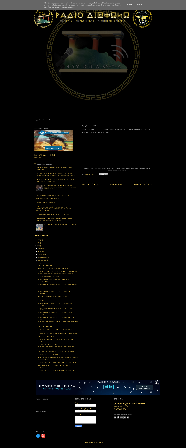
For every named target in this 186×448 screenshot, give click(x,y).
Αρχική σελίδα (40, 120)
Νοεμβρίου (41, 251)
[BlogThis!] (101, 174)
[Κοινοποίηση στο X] (103, 174)
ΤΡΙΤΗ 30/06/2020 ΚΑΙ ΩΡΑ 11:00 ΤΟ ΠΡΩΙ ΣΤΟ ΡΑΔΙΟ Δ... (56, 360)
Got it (139, 5)
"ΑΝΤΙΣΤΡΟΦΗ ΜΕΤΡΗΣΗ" (46, 265)
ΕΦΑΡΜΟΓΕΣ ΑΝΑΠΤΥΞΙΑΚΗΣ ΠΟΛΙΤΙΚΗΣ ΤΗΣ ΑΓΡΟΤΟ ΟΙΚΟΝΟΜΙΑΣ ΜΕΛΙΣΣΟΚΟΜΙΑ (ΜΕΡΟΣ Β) (54, 219)
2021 (38, 243)
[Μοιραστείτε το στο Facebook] (105, 174)
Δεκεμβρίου (41, 248)
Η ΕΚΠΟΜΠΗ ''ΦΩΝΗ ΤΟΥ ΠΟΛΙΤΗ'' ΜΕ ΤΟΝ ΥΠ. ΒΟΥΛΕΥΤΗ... (57, 271)
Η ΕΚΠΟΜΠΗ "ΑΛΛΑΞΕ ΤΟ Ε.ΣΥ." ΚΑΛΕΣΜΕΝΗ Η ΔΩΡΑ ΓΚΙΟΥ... (58, 334)
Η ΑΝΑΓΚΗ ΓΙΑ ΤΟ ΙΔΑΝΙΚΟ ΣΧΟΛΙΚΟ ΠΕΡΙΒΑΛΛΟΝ (60, 225)
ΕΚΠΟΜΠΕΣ (40, 155)
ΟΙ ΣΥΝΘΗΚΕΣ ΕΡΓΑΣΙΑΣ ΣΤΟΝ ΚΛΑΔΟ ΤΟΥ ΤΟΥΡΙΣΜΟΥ (56, 274)
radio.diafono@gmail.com (125, 405)
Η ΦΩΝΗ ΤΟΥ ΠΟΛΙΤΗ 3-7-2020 (48, 344)
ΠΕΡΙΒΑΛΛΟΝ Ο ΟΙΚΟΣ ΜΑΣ (46, 203)
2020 (38, 246)
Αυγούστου (41, 260)
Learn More (130, 5)
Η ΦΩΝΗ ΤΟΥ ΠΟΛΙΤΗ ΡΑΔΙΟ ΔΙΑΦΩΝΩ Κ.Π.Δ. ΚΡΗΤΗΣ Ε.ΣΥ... (57, 363)
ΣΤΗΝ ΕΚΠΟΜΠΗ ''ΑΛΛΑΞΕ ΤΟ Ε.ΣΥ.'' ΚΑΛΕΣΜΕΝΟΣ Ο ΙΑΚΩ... (58, 284)
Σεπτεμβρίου (42, 257)
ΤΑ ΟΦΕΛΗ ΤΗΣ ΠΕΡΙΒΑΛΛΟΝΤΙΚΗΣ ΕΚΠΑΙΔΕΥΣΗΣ (54, 268)
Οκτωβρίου (41, 254)
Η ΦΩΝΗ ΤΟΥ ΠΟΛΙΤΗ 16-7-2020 (48, 277)
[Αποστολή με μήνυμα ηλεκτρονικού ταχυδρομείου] (100, 174)
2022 (38, 240)
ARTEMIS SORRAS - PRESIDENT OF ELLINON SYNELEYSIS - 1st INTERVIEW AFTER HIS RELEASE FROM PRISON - (60, 187)
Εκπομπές (52, 120)
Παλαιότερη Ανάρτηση (142, 184)
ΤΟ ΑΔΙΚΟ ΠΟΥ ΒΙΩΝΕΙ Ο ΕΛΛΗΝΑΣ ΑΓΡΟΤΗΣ (52, 296)
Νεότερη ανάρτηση (90, 184)
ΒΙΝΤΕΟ (36, 157)
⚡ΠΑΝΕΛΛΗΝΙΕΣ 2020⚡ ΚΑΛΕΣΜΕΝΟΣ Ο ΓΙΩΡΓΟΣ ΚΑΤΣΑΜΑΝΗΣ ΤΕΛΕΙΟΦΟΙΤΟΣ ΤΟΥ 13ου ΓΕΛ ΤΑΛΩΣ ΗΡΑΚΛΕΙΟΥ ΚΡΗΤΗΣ (53, 208)
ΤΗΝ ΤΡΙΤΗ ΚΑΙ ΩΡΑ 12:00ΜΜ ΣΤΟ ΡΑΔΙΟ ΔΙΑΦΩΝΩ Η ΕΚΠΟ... (58, 357)
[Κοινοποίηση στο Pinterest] (107, 174)
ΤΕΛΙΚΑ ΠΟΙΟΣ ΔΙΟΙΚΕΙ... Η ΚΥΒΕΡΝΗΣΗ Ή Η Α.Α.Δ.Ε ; (54, 214)
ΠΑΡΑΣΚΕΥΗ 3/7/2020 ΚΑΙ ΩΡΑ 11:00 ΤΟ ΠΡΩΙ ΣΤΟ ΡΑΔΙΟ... (57, 351)
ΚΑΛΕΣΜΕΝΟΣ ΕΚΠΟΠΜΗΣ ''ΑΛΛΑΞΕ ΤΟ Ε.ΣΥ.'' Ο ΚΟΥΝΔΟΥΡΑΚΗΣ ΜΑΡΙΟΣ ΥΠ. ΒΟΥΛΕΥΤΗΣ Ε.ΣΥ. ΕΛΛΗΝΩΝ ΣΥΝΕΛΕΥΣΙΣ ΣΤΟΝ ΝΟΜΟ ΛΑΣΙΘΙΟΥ (55, 197)
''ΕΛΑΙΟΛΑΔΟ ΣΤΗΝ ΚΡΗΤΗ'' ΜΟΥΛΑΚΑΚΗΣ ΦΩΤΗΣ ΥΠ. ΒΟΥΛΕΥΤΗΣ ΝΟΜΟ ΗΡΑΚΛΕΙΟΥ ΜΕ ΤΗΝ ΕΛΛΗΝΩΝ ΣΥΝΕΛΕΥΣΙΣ (57, 174)
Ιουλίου (40, 263)
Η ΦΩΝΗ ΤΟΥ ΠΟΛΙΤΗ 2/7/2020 (48, 354)
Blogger (101, 442)
